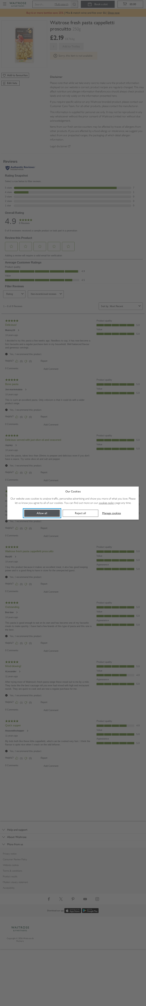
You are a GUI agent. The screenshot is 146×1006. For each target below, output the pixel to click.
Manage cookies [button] (111, 513)
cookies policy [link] (107, 503)
